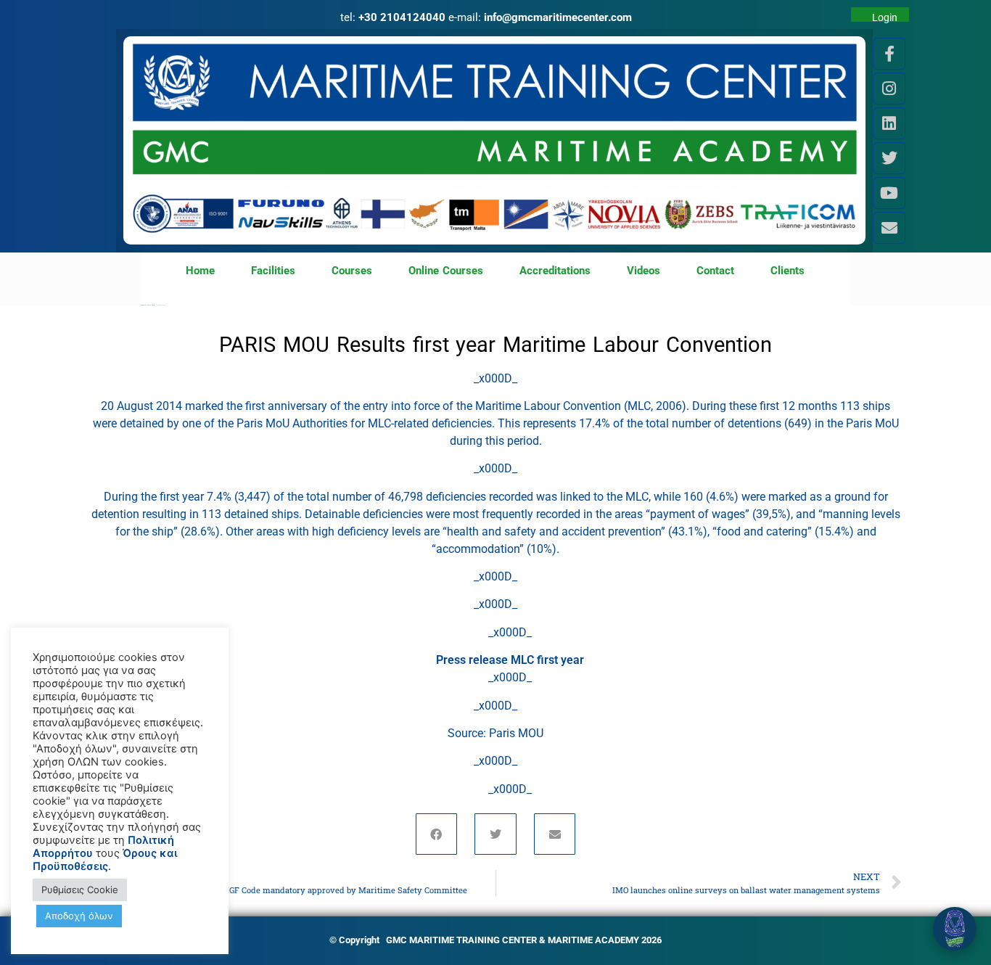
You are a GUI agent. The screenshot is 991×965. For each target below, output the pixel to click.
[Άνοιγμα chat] (954, 928)
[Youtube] (889, 193)
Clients (787, 270)
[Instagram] (889, 88)
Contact (715, 270)
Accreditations (555, 270)
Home (200, 270)
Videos (643, 270)
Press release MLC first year (510, 660)
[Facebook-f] (889, 54)
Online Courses (446, 270)
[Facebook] (437, 834)
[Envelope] (889, 228)
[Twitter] (889, 158)
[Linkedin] (889, 123)
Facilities (273, 270)
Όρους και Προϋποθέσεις (105, 860)
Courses (352, 270)
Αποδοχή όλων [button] (79, 915)
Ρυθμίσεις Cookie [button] (79, 889)
